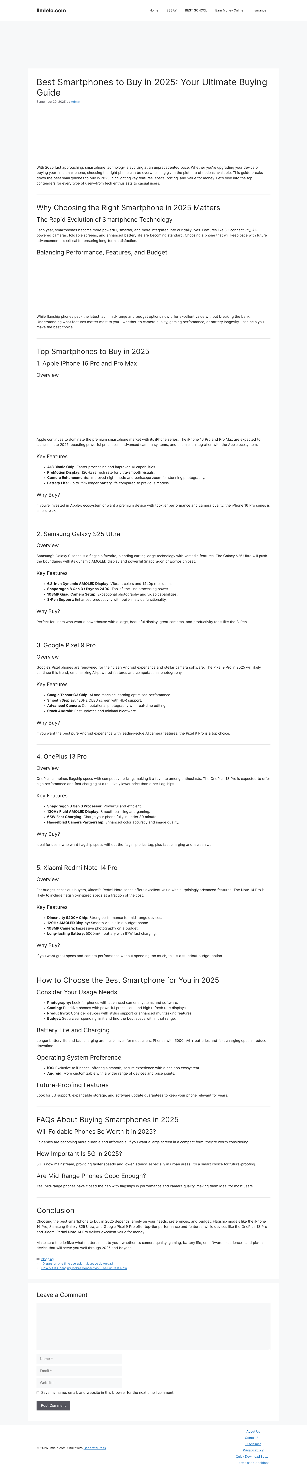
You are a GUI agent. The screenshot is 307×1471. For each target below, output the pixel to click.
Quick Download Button (253, 1456)
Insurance (259, 10)
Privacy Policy (253, 1450)
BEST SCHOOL (196, 10)
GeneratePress (95, 1448)
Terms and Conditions (253, 1463)
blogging (47, 1259)
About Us (253, 1431)
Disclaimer (253, 1444)
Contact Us (253, 1438)
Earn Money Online (229, 10)
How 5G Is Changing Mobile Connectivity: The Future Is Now (84, 1268)
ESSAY (172, 10)
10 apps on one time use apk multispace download (77, 1263)
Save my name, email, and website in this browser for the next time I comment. (107, 1392)
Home (154, 10)
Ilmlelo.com (51, 10)
